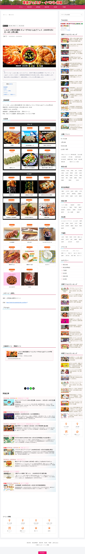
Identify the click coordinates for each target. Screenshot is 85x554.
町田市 (67, 196)
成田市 (62, 239)
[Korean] (66, 23)
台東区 (11, 25)
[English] (61, 23)
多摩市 (76, 191)
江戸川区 (76, 175)
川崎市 (70, 207)
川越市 (80, 223)
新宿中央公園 (77, 156)
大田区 (76, 173)
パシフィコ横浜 (64, 204)
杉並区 (67, 175)
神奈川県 (41, 542)
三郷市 (80, 220)
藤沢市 (62, 212)
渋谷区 (62, 177)
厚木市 (79, 204)
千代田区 (80, 170)
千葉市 (66, 237)
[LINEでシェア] (31, 388)
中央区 (67, 170)
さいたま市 (75, 220)
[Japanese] (69, 26)
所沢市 (62, 225)
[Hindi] (75, 23)
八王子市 (67, 191)
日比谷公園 (64, 146)
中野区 (72, 170)
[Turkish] (61, 26)
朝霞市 (72, 225)
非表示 (10, 84)
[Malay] (72, 23)
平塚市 (75, 207)
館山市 (77, 241)
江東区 (80, 175)
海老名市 (69, 209)
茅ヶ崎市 (79, 209)
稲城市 (71, 196)
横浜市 (80, 207)
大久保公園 (63, 156)
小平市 (80, 191)
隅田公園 (63, 161)
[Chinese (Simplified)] (63, 23)
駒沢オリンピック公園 (74, 161)
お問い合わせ (55, 542)
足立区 (77, 180)
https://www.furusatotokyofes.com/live (16, 302)
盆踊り (62, 255)
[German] (64, 26)
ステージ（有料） (7, 90)
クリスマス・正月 (64, 250)
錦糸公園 (80, 159)
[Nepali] (80, 23)
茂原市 (62, 241)
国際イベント (63, 253)
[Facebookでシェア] (28, 388)
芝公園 (75, 159)
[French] (63, 26)
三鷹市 (62, 191)
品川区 (67, 173)
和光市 (71, 223)
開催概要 (6, 87)
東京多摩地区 (35, 542)
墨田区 (71, 173)
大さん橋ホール (64, 207)
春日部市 (67, 225)
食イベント (16, 25)
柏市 (71, 239)
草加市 (80, 225)
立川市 (76, 196)
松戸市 (67, 239)
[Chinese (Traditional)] (64, 23)
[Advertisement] (29, 19)
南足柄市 (72, 204)
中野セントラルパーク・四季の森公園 (68, 154)
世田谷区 (63, 170)
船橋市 (80, 239)
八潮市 (62, 223)
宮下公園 (70, 156)
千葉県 (49, 542)
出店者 (5, 89)
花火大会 (67, 255)
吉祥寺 (72, 191)
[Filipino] (69, 23)
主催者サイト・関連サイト (9, 94)
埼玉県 (45, 542)
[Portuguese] (67, 26)
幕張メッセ (80, 237)
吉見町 (67, 223)
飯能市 (73, 228)
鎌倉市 (78, 212)
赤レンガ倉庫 (70, 212)
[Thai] (74, 23)
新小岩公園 (63, 159)
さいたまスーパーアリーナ (66, 220)
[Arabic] (82, 23)
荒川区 (80, 177)
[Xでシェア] (25, 388)
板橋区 (71, 175)
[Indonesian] (71, 23)
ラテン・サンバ (76, 250)
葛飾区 (62, 180)
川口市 (76, 223)
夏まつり (70, 253)
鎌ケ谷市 (70, 241)
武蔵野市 (79, 193)
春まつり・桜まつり (78, 253)
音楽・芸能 (73, 255)
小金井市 (63, 193)
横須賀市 (63, 209)
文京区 (80, 173)
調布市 (80, 196)
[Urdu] (79, 23)
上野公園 (22, 25)
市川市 (75, 237)
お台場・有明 (64, 149)
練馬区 (75, 177)
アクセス (6, 92)
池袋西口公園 (70, 159)
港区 (67, 177)
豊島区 (70, 180)
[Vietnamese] (67, 23)
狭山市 (76, 225)
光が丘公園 (80, 154)
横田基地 (74, 193)
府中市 (68, 193)
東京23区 (6, 25)
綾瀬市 (74, 209)
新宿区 (62, 175)
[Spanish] (66, 26)
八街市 (62, 237)
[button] (33, 388)
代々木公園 (64, 138)
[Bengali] (77, 23)
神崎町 (75, 239)
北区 (76, 170)
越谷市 (62, 228)
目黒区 (71, 177)
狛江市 (62, 196)
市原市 (71, 237)
